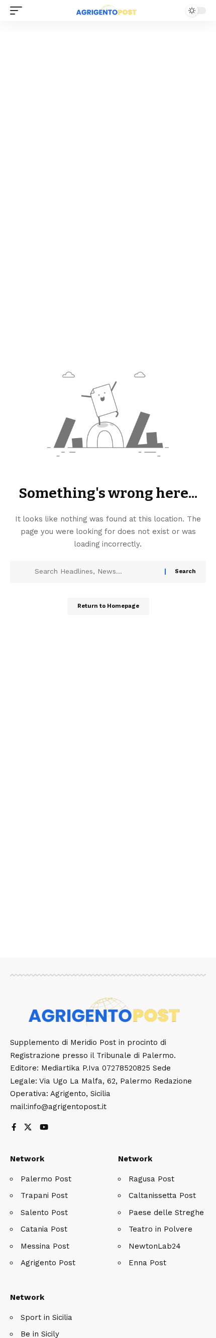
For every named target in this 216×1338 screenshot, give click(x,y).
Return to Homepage (108, 606)
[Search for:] (96, 572)
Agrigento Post (48, 1262)
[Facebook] (14, 1128)
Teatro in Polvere (160, 1229)
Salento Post (44, 1212)
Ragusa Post (151, 1178)
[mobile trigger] (18, 11)
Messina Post (45, 1246)
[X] (28, 1128)
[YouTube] (44, 1128)
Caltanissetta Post (162, 1195)
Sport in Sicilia (46, 1317)
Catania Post (44, 1229)
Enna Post (147, 1262)
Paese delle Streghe (166, 1212)
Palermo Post (46, 1178)
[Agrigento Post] (108, 10)
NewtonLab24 (155, 1246)
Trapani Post (44, 1195)
